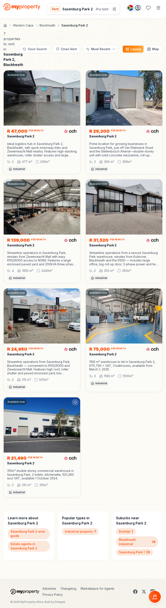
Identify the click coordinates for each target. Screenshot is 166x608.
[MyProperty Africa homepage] (24, 592)
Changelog (68, 588)
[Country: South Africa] (134, 7)
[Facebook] (135, 592)
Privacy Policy (53, 594)
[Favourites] (148, 7)
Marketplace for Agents (97, 588)
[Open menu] (158, 8)
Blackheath (13, 64)
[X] (144, 592)
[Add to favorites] (75, 75)
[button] (42, 149)
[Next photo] (75, 98)
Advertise (49, 588)
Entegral (60, 601)
